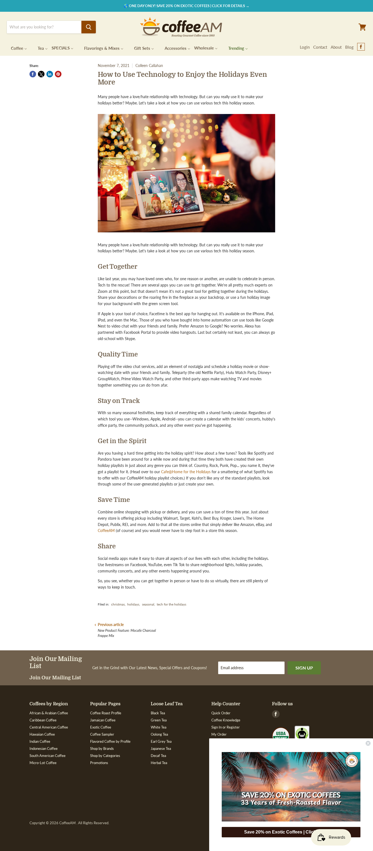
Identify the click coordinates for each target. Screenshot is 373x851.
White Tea (158, 727)
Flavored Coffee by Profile (110, 741)
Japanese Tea (161, 748)
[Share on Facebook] (32, 74)
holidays (133, 604)
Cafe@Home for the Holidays (186, 471)
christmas (118, 604)
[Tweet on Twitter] (41, 74)
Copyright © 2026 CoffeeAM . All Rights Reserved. (69, 823)
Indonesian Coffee (43, 748)
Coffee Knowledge (225, 720)
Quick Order (220, 713)
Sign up (304, 667)
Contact (320, 47)
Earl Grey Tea (161, 741)
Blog (349, 47)
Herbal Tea (159, 763)
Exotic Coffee (100, 727)
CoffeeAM (107, 530)
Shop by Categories (105, 755)
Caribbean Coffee (43, 720)
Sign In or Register (225, 727)
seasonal (148, 604)
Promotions (99, 763)
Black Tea (158, 713)
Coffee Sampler (102, 734)
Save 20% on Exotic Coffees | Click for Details (291, 832)
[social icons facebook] (361, 47)
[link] (291, 786)
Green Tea (159, 720)
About (336, 47)
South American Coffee (47, 755)
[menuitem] (16, 48)
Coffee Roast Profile (105, 713)
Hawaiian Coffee (42, 734)
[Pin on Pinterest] (58, 74)
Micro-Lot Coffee (43, 763)
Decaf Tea (158, 755)
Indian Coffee (39, 741)
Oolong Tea (159, 734)
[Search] (88, 27)
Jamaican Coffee (103, 720)
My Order (219, 734)
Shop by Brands (102, 748)
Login (305, 47)
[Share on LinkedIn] (49, 74)
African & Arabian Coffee (48, 713)
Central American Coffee (48, 727)
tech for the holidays (171, 604)
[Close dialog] (368, 743)
